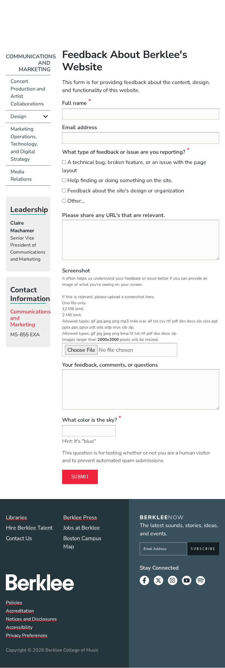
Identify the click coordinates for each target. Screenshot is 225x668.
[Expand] (46, 116)
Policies (14, 602)
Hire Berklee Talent (29, 527)
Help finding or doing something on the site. (120, 180)
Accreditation (20, 611)
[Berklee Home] (59, 582)
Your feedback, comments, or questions (110, 364)
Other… (76, 200)
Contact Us (19, 538)
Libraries (16, 517)
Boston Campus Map (82, 542)
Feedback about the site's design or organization (125, 190)
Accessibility (19, 627)
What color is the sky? (89, 419)
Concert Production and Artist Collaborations (28, 92)
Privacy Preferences (26, 635)
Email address (79, 127)
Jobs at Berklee (81, 527)
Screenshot (76, 270)
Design (18, 116)
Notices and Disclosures (31, 619)
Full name (74, 103)
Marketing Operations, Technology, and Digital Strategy (24, 144)
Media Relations (21, 175)
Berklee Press (80, 517)
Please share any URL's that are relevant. (113, 215)
